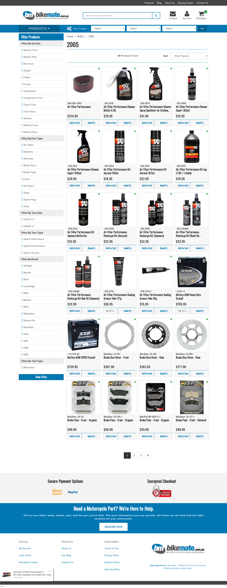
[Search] (156, 15)
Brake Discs (30, 165)
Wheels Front (31, 125)
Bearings (28, 158)
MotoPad (28, 327)
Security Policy (112, 569)
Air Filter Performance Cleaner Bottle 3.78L (119, 108)
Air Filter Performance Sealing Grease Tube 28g (155, 296)
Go (202, 28)
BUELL (81, 36)
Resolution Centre (28, 562)
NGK (26, 334)
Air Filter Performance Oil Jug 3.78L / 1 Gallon (191, 171)
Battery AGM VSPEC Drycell (81, 357)
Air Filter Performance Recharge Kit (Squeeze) (152, 234)
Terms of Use (111, 548)
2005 (91, 36)
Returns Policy (112, 562)
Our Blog (66, 555)
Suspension (30, 91)
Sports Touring (31, 252)
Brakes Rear (30, 57)
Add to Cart (75, 122)
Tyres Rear (29, 111)
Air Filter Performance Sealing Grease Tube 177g (119, 296)
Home (70, 36)
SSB (26, 347)
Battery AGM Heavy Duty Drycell (188, 296)
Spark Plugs (30, 199)
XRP (26, 354)
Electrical (28, 63)
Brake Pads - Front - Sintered (191, 420)
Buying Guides (185, 3)
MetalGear (29, 313)
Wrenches (29, 367)
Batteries (28, 151)
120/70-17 (29, 219)
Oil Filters (29, 186)
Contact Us (202, 3)
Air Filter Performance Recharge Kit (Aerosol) (115, 234)
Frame (27, 84)
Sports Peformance (34, 239)
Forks (27, 179)
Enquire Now (113, 526)
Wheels (28, 118)
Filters (27, 77)
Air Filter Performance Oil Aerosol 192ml (117, 171)
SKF (26, 341)
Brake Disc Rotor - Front (116, 357)
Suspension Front (33, 98)
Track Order (25, 555)
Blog (159, 3)
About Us (170, 3)
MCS (26, 306)
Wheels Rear (30, 132)
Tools (26, 206)
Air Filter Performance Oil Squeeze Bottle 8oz (80, 234)
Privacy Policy (112, 555)
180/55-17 (29, 226)
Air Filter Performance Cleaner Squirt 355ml (191, 108)
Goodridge (29, 286)
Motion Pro (29, 320)
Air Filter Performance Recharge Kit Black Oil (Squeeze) (187, 234)
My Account (25, 548)
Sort (165, 56)
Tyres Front (30, 104)
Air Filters (29, 145)
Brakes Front (30, 50)
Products (149, 3)
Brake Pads (30, 172)
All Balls (28, 265)
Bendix (27, 272)
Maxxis (27, 300)
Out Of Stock (111, 310)
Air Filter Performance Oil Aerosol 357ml (153, 171)
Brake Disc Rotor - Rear (152, 357)
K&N (26, 293)
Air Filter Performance (79, 107)
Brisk (26, 279)
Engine (27, 70)
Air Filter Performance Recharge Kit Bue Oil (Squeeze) (83, 296)
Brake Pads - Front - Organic (82, 420)
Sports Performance (34, 246)
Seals (27, 192)
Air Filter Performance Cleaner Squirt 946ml (83, 171)
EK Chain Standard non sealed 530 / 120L (32, 575)
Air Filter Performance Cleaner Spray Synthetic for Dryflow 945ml (155, 108)
